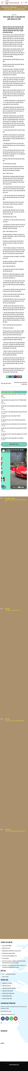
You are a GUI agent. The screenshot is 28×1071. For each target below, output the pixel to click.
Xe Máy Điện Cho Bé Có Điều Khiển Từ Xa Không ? (12, 438)
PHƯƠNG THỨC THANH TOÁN (8, 993)
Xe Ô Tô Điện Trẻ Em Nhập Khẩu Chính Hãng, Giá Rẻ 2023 (14, 412)
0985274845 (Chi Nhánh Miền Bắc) (8, 1014)
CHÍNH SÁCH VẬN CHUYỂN (7, 991)
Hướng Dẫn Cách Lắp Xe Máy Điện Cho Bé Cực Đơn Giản (13, 424)
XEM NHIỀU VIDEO (14, 444)
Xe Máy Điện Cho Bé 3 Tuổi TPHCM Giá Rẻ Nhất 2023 (13, 420)
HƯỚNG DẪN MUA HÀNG (7, 996)
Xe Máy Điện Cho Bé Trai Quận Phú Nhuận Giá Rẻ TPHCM (14, 434)
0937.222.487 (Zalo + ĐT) (6, 1011)
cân (20, 363)
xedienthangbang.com (14, 1064)
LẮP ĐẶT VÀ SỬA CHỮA (7, 998)
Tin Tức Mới (14, 14)
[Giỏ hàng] (26, 2)
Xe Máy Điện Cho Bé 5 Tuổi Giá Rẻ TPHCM (10, 416)
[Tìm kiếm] (23, 2)
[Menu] (2, 2)
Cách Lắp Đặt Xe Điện (6, 383)
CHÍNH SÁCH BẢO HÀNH (7, 983)
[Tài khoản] (21, 2)
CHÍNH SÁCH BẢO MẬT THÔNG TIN (9, 988)
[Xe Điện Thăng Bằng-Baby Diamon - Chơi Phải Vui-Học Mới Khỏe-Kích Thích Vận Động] (12, 2)
